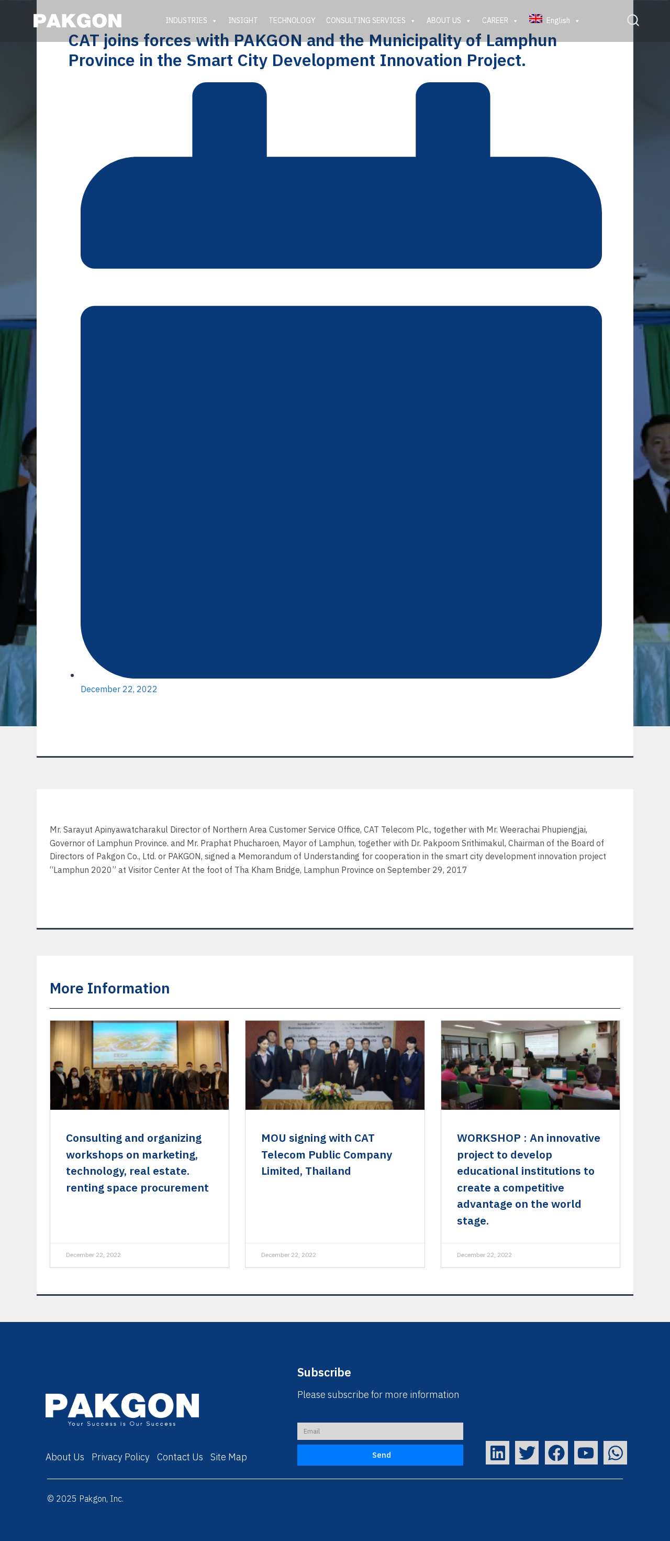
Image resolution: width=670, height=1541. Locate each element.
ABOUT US (444, 21)
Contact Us (180, 1458)
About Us (65, 1458)
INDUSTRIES (186, 21)
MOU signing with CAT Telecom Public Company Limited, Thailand (326, 1155)
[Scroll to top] (643, 1524)
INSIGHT (243, 21)
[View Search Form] (633, 21)
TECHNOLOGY (292, 21)
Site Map (228, 1458)
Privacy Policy (121, 1458)
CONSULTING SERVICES (366, 21)
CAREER (495, 21)
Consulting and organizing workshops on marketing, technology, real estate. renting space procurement (137, 1163)
